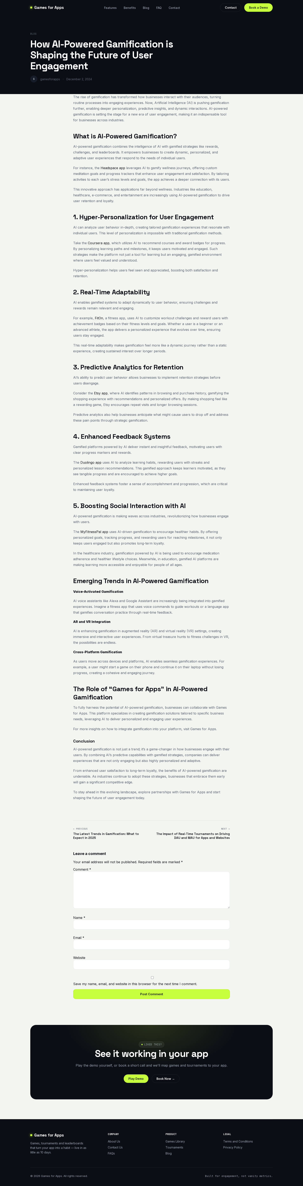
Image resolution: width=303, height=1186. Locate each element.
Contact (174, 7)
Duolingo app (90, 462)
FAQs (111, 1153)
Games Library (175, 1141)
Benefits (130, 7)
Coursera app (98, 243)
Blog (146, 7)
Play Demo (136, 1078)
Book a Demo (258, 7)
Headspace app (112, 168)
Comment (82, 869)
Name (79, 918)
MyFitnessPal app (93, 532)
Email (78, 938)
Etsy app (100, 393)
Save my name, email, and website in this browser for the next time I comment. (135, 984)
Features (110, 7)
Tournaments (174, 1147)
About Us (114, 1141)
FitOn (98, 318)
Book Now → (165, 1078)
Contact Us (115, 1147)
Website (79, 958)
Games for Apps (49, 7)
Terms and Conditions (238, 1141)
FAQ (159, 7)
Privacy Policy (232, 1147)
